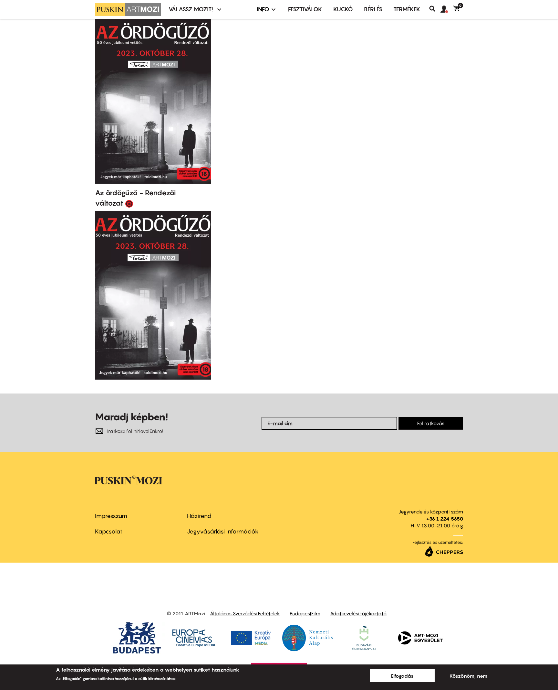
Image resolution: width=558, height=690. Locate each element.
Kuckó (343, 9)
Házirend (199, 515)
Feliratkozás (430, 423)
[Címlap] (128, 9)
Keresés (434, 8)
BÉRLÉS (373, 9)
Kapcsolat (108, 531)
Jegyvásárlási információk (223, 531)
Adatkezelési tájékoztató (358, 613)
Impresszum (111, 515)
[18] (129, 203)
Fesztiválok (305, 9)
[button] (446, 9)
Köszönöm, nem (468, 676)
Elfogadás (402, 676)
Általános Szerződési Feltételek (245, 613)
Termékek (406, 9)
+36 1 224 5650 (444, 519)
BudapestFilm (305, 613)
